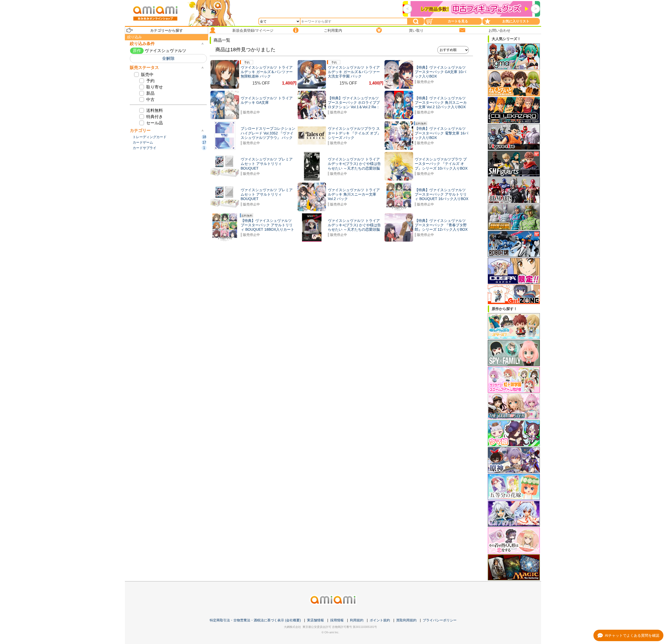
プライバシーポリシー (440, 620)
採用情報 (337, 620)
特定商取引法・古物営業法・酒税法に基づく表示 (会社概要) (255, 620)
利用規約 (356, 620)
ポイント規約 (380, 620)
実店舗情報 (315, 620)
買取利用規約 (406, 620)
